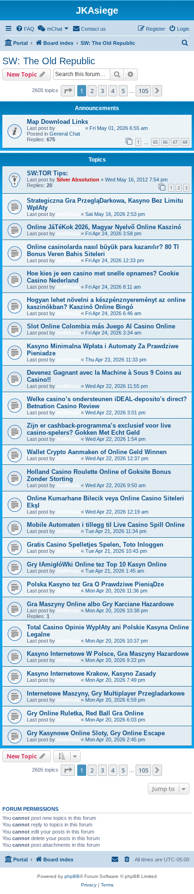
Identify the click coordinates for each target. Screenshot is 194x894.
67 (175, 142)
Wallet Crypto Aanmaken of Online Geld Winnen (97, 452)
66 (165, 142)
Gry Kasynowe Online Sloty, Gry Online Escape (96, 733)
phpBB (72, 876)
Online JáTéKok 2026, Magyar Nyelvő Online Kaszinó (104, 227)
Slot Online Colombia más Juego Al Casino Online (101, 326)
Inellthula (68, 214)
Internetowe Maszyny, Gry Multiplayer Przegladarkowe (106, 693)
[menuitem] (25, 28)
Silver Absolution (78, 179)
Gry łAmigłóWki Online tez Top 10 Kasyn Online (97, 564)
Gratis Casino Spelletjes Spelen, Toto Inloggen (95, 544)
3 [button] (102, 90)
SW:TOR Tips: (47, 173)
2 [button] (92, 90)
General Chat (64, 134)
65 (155, 142)
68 (185, 142)
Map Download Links (57, 121)
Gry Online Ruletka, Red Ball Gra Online (85, 713)
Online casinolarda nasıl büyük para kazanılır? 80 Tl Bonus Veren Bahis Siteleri (103, 250)
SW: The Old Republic (48, 61)
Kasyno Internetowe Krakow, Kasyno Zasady (91, 673)
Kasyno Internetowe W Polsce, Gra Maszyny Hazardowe (108, 653)
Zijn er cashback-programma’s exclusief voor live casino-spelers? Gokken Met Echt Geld (99, 429)
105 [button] (143, 90)
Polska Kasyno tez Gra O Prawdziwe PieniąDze (95, 584)
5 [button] (123, 90)
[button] (68, 90)
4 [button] (112, 90)
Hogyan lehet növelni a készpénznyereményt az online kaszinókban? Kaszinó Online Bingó (106, 303)
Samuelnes (70, 128)
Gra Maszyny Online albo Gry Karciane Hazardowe (100, 604)
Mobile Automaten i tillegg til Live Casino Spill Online (106, 524)
